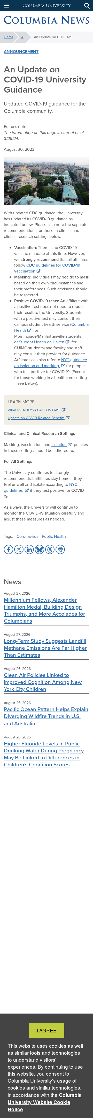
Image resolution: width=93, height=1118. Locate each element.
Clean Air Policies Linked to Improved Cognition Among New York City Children (43, 682)
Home (8, 37)
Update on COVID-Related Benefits (36, 418)
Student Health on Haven (41, 342)
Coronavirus (27, 536)
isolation (59, 445)
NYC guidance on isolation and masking (50, 363)
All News (26, 37)
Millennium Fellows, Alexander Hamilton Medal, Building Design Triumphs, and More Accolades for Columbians (44, 610)
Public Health (54, 536)
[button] (6, 5)
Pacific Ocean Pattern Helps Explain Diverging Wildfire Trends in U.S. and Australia (46, 716)
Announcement (21, 52)
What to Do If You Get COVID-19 (34, 410)
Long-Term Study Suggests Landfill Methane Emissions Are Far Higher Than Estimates (45, 648)
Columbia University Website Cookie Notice (45, 1102)
